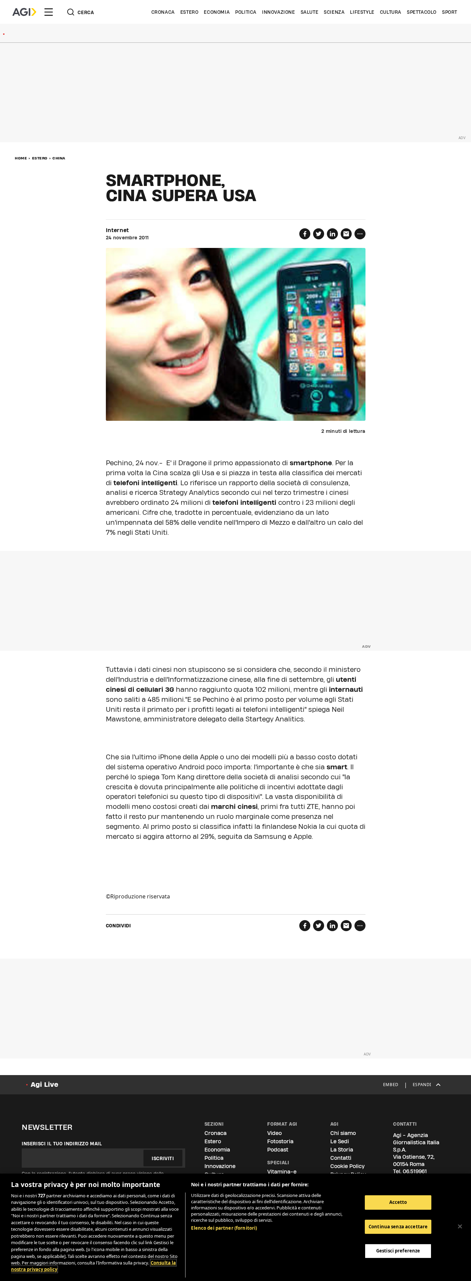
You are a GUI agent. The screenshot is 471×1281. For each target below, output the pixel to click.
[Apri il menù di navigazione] (48, 12)
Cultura (390, 12)
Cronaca (163, 12)
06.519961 (415, 1171)
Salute (310, 12)
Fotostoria (280, 1141)
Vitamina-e (282, 1171)
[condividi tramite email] (346, 233)
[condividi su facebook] (304, 233)
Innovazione (278, 12)
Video (274, 1133)
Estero (189, 12)
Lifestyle (362, 12)
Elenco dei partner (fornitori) (224, 1228)
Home (21, 158)
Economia (217, 12)
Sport (449, 12)
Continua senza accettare (398, 1226)
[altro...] (359, 233)
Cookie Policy (347, 1166)
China (59, 158)
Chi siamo (343, 1133)
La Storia (341, 1149)
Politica (246, 12)
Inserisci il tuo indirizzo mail (62, 1144)
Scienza (334, 12)
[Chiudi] (460, 1226)
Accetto (398, 1202)
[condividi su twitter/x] (318, 233)
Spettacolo (422, 12)
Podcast (277, 1149)
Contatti (340, 1158)
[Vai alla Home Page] (24, 12)
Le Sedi (339, 1141)
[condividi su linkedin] (332, 233)
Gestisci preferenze (398, 1251)
